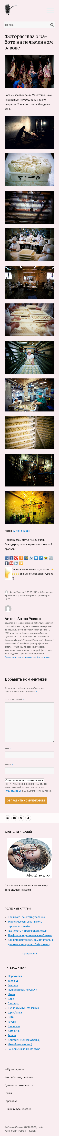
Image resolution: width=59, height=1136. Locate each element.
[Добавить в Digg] (51, 558)
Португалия (15, 976)
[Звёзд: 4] (17, 574)
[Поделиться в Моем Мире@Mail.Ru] (26, 558)
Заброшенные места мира (24, 1049)
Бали (11, 998)
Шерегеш (14, 1026)
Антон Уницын (17, 592)
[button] (50, 9)
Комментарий (14, 699)
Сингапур (13, 1003)
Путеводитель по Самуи (22, 989)
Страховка (11, 1101)
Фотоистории (27, 595)
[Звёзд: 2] (13, 574)
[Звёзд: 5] (19, 574)
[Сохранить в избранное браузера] (21, 563)
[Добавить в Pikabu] (46, 558)
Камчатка (14, 1030)
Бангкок (13, 985)
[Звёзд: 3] (15, 574)
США (11, 1017)
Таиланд (13, 980)
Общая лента (46, 592)
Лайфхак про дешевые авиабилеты (30, 935)
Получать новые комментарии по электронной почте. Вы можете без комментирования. (28, 787)
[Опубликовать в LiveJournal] (31, 558)
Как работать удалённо (19, 1077)
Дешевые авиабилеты (19, 1085)
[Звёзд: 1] (52, 569)
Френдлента (11, 595)
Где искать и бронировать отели (27, 930)
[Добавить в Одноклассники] (21, 558)
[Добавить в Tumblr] (7, 563)
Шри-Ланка (15, 1012)
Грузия (12, 1021)
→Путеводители (14, 1069)
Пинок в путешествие (18, 1109)
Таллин (12, 1035)
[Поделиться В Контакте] (7, 558)
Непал (11, 994)
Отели (8, 1093)
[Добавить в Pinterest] (11, 563)
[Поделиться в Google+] (16, 558)
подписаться (13, 791)
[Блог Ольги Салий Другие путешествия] (12, 9)
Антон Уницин (21, 530)
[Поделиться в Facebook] (11, 558)
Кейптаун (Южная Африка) (24, 1039)
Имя (8, 748)
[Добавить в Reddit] (16, 563)
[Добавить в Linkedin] (41, 558)
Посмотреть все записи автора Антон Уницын (28, 657)
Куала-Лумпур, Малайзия (23, 1008)
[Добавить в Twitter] (36, 558)
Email (9, 764)
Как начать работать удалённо (26, 917)
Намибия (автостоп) (20, 1044)
